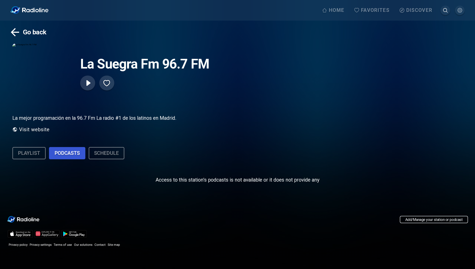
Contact (100, 245)
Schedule (106, 153)
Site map (114, 245)
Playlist (29, 153)
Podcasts (67, 153)
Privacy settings (41, 245)
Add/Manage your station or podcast (434, 219)
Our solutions (83, 245)
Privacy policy (18, 245)
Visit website (34, 130)
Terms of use (63, 245)
